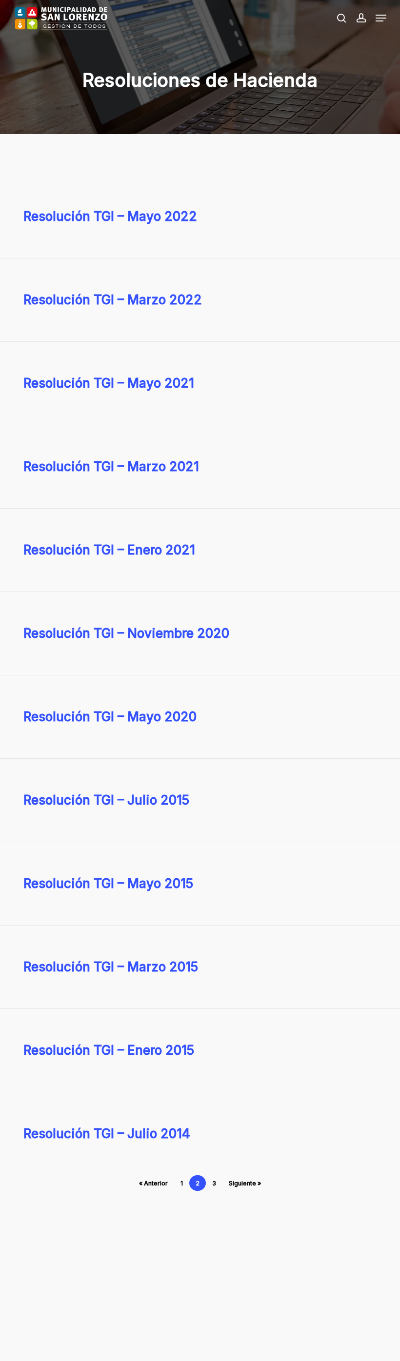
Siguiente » (245, 1183)
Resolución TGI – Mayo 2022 (110, 216)
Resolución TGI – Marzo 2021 (111, 466)
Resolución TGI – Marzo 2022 (112, 299)
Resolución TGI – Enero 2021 (109, 549)
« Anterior (153, 1183)
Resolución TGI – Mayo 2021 (108, 383)
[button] (381, 18)
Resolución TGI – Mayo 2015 (108, 883)
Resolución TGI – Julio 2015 (106, 800)
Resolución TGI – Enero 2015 (108, 1050)
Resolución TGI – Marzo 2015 (110, 966)
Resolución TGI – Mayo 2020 (110, 716)
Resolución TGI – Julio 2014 (106, 1133)
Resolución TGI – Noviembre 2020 (126, 633)
